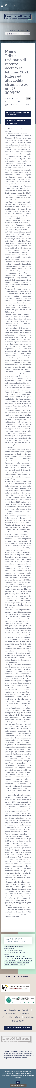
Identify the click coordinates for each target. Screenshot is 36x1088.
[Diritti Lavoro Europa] (16, 1039)
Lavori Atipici (17, 102)
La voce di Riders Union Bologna (14, 956)
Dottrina (26, 1010)
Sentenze (11, 1013)
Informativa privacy (11, 1017)
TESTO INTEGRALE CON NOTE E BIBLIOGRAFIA (18, 114)
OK (18, 1082)
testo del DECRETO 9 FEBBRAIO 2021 (16, 122)
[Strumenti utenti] (28, 98)
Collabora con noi (19, 1027)
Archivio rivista (12, 1010)
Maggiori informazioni (18, 1085)
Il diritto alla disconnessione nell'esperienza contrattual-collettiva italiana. (16, 952)
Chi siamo (23, 1013)
